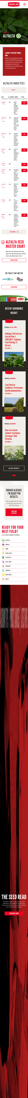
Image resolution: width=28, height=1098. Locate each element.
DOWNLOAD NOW (14, 260)
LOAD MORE (13, 232)
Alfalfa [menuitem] (7, 540)
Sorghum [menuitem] (7, 566)
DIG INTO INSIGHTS (14, 468)
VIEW (24, 103)
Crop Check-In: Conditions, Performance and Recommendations (14, 387)
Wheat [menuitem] (7, 579)
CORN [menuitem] (6, 549)
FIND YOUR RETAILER (14, 512)
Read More (8, 348)
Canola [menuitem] (7, 544)
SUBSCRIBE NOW (14, 913)
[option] (8, 279)
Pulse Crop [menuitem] (8, 562)
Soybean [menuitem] (7, 570)
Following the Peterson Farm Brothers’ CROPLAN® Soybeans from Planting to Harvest (13, 339)
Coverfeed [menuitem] (8, 557)
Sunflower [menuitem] (8, 575)
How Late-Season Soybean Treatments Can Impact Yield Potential (12, 434)
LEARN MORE (14, 287)
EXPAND (3, 103)
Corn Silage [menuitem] (8, 553)
